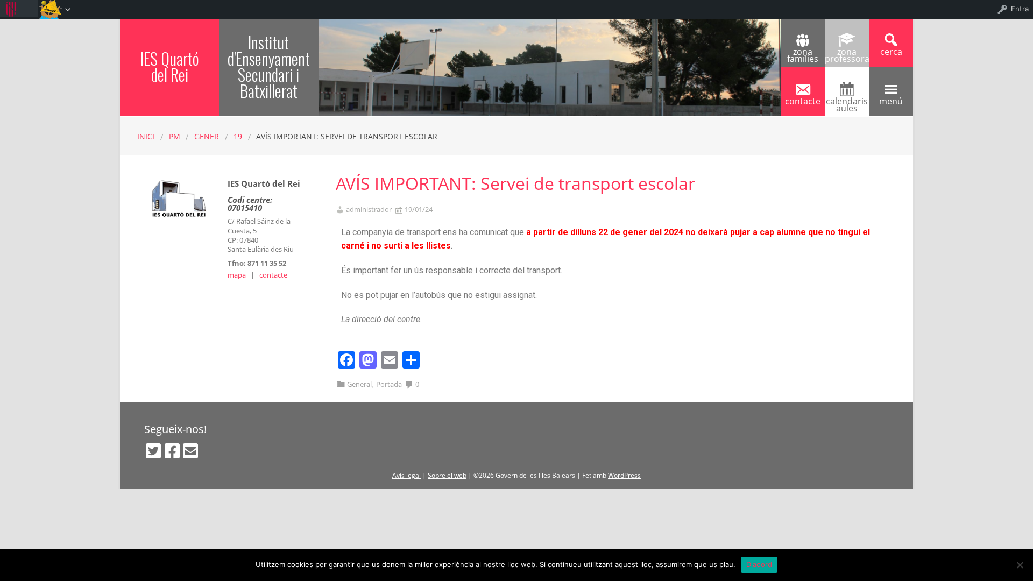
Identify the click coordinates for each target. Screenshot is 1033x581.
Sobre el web (447, 475)
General (359, 384)
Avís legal (406, 475)
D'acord (759, 564)
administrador (369, 209)
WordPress (624, 475)
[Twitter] (153, 450)
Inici (145, 136)
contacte (273, 275)
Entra (1020, 8)
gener (206, 136)
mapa (237, 275)
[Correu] (190, 450)
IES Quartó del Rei (169, 66)
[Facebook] (172, 450)
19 (238, 136)
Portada (389, 384)
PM (174, 136)
